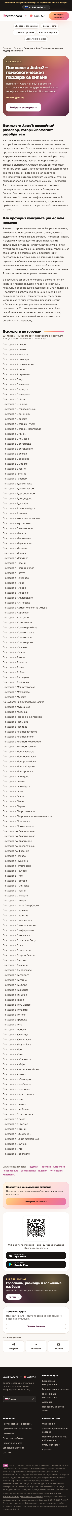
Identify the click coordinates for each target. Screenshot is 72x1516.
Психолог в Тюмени (14, 1029)
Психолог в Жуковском (16, 523)
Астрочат (47, 1402)
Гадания (42, 1170)
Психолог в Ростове (15, 880)
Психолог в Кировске (15, 592)
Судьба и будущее (24, 32)
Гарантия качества (12, 1443)
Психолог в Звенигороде (18, 528)
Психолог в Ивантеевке (17, 538)
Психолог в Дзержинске (17, 483)
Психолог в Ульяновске (17, 1039)
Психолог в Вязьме (14, 468)
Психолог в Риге (13, 875)
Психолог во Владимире (17, 841)
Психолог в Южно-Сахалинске (21, 1138)
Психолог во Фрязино (16, 850)
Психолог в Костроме (16, 617)
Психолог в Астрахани (16, 374)
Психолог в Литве (13, 667)
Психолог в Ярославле (16, 1153)
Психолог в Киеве (13, 582)
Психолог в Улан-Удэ (15, 1034)
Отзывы (7, 1452)
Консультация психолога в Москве (23, 701)
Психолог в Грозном (15, 478)
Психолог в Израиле (15, 553)
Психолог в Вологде (15, 453)
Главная (7, 48)
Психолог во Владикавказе (19, 836)
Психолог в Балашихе (16, 384)
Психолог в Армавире (16, 359)
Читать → (14, 1297)
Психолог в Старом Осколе (19, 955)
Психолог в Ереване (15, 513)
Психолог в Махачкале (16, 692)
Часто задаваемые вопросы (17, 1423)
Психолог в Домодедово (17, 498)
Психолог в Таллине (15, 979)
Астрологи (59, 1166)
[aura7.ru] (34, 16)
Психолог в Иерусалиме (17, 543)
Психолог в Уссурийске (17, 1044)
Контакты (47, 1449)
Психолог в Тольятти (15, 1009)
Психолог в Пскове (14, 855)
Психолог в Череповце (16, 1089)
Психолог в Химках (14, 1074)
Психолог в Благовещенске (19, 409)
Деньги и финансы (36, 39)
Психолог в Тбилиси (15, 994)
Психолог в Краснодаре (17, 637)
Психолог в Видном (14, 433)
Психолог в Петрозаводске (19, 811)
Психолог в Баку (13, 379)
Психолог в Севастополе (17, 920)
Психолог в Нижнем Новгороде (22, 741)
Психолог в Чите (13, 1099)
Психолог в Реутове (15, 870)
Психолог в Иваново (15, 533)
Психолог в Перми (14, 806)
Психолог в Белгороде (16, 394)
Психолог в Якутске (14, 1143)
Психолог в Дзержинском (18, 488)
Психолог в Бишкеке (15, 404)
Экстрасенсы (28, 1170)
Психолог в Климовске (16, 602)
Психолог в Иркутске (15, 558)
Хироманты (9, 1174)
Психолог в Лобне (13, 672)
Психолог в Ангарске (15, 354)
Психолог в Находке (15, 726)
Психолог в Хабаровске (17, 1059)
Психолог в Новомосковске (19, 756)
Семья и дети (50, 26)
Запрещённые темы (13, 1447)
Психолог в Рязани (14, 890)
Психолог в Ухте (12, 1054)
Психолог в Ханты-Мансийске (21, 1069)
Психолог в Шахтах (14, 1104)
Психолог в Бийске (14, 399)
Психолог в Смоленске (16, 935)
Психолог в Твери (13, 999)
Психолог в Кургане (15, 647)
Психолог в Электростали (18, 1114)
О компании (48, 1423)
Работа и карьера (48, 32)
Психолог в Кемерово (16, 577)
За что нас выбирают (13, 1438)
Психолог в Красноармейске (20, 627)
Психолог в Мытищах (15, 711)
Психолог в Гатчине (14, 473)
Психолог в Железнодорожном (21, 518)
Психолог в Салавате (15, 895)
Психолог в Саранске (15, 910)
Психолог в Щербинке (16, 1109)
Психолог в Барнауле (15, 389)
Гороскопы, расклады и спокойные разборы (33, 1284)
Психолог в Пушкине (15, 860)
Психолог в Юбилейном (17, 1133)
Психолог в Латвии (14, 657)
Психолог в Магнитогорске (19, 687)
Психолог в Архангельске (18, 364)
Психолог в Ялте (12, 1148)
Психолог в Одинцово (16, 776)
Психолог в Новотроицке (18, 771)
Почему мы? (9, 1433)
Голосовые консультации (55, 1389)
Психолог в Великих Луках (19, 423)
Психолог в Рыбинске (16, 885)
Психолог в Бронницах (16, 413)
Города (17, 48)
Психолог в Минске (14, 696)
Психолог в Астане (14, 369)
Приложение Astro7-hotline (17, 1428)
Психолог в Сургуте (14, 960)
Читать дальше (15, 97)
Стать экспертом (51, 1444)
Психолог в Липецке (15, 662)
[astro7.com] (13, 16)
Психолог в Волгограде (17, 443)
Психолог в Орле (13, 791)
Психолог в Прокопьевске (18, 826)
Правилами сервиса (32, 1496)
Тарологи (45, 1166)
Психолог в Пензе (13, 801)
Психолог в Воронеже (16, 458)
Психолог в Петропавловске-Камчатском (27, 816)
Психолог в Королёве (15, 612)
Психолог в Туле (12, 1024)
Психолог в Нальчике (15, 721)
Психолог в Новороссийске (19, 761)
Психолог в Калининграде (18, 567)
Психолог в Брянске (15, 418)
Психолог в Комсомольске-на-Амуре (25, 607)
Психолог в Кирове (14, 587)
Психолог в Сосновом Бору (19, 940)
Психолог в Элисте (14, 1119)
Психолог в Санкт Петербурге (21, 905)
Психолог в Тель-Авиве (16, 1004)
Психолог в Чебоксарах (17, 1079)
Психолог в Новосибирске (18, 766)
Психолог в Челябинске (17, 1084)
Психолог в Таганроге (16, 975)
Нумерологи (56, 1170)
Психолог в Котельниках (17, 622)
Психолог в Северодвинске (19, 925)
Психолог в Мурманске (16, 706)
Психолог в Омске (13, 781)
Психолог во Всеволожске (18, 846)
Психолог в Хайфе (14, 1064)
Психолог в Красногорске (18, 632)
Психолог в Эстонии (15, 1128)
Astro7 (64, 1499)
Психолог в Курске (14, 652)
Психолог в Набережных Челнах (22, 716)
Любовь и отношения (26, 26)
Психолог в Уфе (12, 1049)
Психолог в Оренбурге (16, 786)
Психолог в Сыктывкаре (17, 970)
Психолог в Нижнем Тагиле (19, 746)
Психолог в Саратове (15, 915)
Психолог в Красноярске (18, 642)
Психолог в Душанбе (15, 503)
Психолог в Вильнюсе (16, 438)
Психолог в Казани (14, 563)
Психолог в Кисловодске (18, 597)
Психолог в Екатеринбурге (19, 508)
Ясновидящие (10, 1170)
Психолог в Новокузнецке (18, 751)
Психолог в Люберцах (16, 682)
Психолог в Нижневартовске (20, 731)
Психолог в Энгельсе (15, 1124)
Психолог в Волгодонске (18, 448)
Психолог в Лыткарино (16, 677)
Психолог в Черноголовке (18, 1094)
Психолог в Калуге (14, 572)
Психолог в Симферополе (18, 930)
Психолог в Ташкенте (15, 989)
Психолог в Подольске (16, 821)
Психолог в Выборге (15, 463)
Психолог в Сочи (13, 945)
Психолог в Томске (14, 1014)
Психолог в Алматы (14, 349)
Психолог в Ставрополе (17, 950)
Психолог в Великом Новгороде (22, 428)
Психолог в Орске (13, 796)
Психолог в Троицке (15, 1019)
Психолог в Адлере (14, 344)
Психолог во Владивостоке (19, 831)
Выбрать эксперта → (23, 107)
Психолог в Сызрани (15, 965)
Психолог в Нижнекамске (18, 736)
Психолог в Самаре (14, 900)
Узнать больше (36, 1326)
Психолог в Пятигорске (17, 865)
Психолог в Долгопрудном (19, 493)
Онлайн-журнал (16, 1279)
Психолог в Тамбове (15, 984)
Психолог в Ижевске (15, 548)
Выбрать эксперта (59, 15)
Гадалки (33, 1166)
